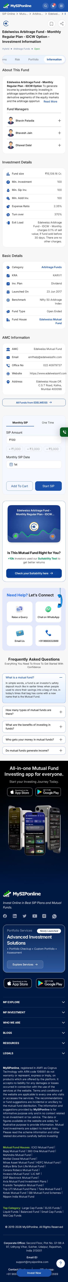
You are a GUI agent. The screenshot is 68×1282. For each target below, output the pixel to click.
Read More (50, 101)
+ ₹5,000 (52, 449)
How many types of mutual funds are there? (28, 711)
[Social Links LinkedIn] (15, 916)
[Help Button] (60, 1263)
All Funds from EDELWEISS (31, 402)
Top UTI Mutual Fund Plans (19, 1189)
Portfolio (33, 59)
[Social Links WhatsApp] (54, 916)
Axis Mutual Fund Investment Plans (24, 1181)
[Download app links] (20, 792)
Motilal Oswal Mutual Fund (19, 1158)
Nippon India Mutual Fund (18, 1196)
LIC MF (35, 1173)
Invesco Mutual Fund (16, 1173)
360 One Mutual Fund (40, 1151)
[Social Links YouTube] (34, 916)
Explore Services (23, 964)
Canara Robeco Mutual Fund (20, 1170)
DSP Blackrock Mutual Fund (20, 1177)
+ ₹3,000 (33, 449)
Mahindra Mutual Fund (17, 1154)
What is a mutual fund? (20, 677)
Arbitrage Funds (21, 48)
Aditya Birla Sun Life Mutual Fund (23, 1166)
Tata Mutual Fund (49, 1189)
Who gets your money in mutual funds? (30, 739)
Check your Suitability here (31, 573)
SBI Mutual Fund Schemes (45, 1192)
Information (54, 59)
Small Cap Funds (51, 1211)
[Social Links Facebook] (5, 916)
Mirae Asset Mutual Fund (18, 1162)
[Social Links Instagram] (44, 916)
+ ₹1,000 (15, 449)
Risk (17, 59)
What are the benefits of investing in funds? (28, 726)
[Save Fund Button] (51, 24)
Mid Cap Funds (12, 1215)
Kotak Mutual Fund (14, 1192)
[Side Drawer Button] (61, 6)
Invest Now (34, 1272)
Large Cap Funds (32, 1207)
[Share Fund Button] (62, 24)
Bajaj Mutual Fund (14, 1151)
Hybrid (5, 48)
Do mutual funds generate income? (27, 750)
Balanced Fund (30, 1211)
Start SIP (48, 486)
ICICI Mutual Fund (42, 1147)
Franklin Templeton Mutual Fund (22, 1185)
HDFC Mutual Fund (48, 1162)
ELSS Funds (52, 1207)
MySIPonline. (30, 1226)
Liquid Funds (10, 1211)
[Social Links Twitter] (25, 916)
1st (15, 464)
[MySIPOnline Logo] (17, 6)
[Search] (45, 6)
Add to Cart (19, 486)
